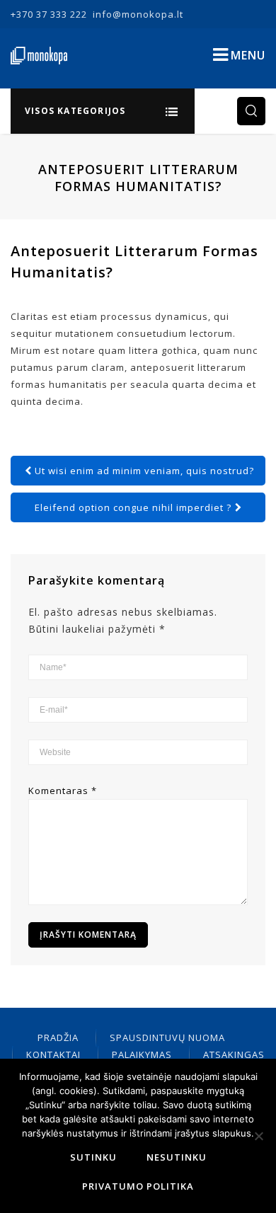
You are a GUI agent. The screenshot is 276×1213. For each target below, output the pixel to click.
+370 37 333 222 (49, 14)
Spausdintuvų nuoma (167, 1037)
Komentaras (62, 790)
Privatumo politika (138, 1186)
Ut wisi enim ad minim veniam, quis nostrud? (144, 470)
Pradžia (58, 1037)
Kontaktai (53, 1054)
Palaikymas (142, 1054)
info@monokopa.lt (138, 14)
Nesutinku (176, 1157)
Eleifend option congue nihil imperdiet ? (133, 507)
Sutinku (93, 1157)
